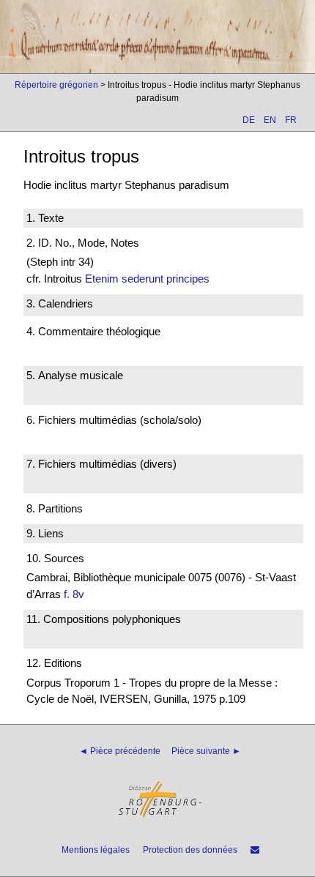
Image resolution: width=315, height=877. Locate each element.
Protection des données (190, 850)
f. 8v (74, 594)
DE (248, 120)
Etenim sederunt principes (147, 278)
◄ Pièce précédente (119, 751)
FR (291, 120)
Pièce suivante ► (206, 751)
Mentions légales (96, 850)
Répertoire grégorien (56, 85)
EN (270, 120)
